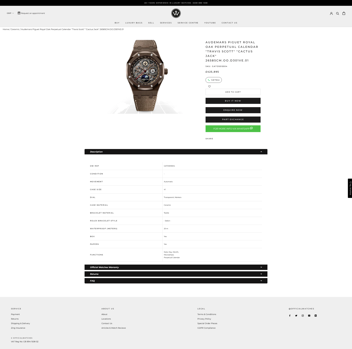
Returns (15, 319)
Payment (15, 314)
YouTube (210, 23)
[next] (186, 75)
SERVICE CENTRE (188, 23)
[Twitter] (219, 138)
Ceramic (15, 29)
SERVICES (166, 23)
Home (6, 29)
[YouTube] (309, 315)
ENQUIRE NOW (233, 110)
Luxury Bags (134, 23)
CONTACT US (229, 23)
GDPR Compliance (206, 328)
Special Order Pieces (207, 323)
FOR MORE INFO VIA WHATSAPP (231, 128)
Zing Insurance (18, 328)
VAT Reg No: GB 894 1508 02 (24, 341)
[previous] (103, 75)
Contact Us (106, 323)
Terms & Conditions (206, 314)
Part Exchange (233, 119)
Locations (106, 319)
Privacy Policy (204, 319)
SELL (151, 23)
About (104, 314)
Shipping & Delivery (20, 323)
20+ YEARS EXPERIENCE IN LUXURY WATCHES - (168, 3)
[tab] (176, 151)
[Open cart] (344, 13)
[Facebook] (216, 138)
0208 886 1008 (200, 3)
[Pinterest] (223, 138)
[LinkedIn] (316, 315)
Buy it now (233, 101)
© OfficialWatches (22, 338)
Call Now (215, 80)
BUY (117, 23)
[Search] (337, 13)
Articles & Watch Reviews (113, 328)
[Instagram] (303, 315)
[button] (209, 86)
